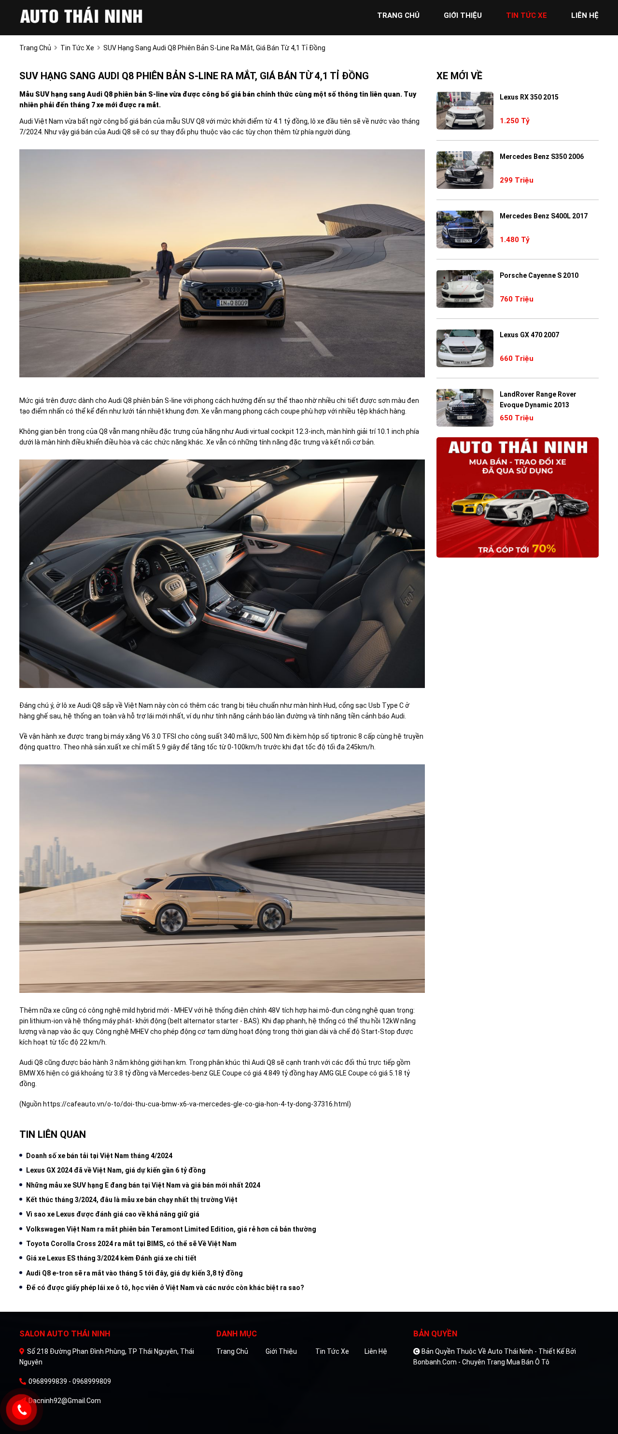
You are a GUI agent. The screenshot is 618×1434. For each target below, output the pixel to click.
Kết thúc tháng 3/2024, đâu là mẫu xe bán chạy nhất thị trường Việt (132, 1200)
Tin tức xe (332, 1351)
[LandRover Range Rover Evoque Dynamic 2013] (464, 408)
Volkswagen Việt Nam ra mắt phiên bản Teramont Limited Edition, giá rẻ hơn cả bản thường (171, 1229)
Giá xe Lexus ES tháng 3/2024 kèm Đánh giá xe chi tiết (111, 1258)
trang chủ (398, 15)
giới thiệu (463, 15)
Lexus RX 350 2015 (529, 97)
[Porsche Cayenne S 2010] (464, 289)
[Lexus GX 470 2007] (464, 348)
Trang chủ (232, 1351)
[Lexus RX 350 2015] (464, 110)
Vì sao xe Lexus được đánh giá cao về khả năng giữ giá (112, 1214)
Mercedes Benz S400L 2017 (544, 216)
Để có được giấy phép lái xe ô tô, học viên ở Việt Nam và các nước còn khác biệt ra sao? (165, 1287)
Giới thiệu (281, 1351)
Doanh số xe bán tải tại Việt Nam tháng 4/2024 (99, 1156)
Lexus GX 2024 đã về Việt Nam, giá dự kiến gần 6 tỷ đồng (116, 1170)
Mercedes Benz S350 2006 (542, 156)
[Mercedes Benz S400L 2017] (464, 229)
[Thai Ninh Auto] (82, 15)
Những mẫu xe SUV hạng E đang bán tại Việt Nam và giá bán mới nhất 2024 (143, 1185)
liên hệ (585, 15)
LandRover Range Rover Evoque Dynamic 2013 (538, 399)
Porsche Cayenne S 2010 (539, 275)
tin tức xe (526, 15)
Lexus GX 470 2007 (529, 335)
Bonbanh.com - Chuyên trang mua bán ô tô (481, 1362)
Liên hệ (376, 1351)
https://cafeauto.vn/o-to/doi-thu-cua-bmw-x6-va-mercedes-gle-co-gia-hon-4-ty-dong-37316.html (196, 1104)
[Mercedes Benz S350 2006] (464, 170)
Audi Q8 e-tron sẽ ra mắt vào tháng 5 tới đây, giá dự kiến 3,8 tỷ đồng (134, 1273)
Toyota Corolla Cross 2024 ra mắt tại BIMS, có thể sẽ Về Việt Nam (131, 1244)
